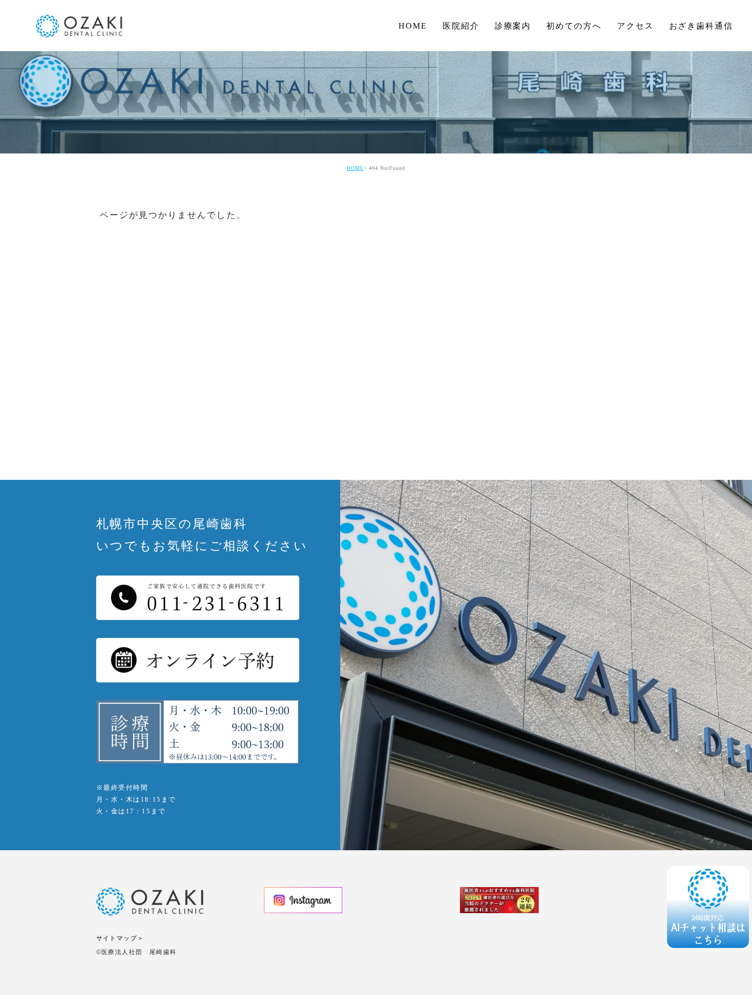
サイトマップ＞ (120, 938)
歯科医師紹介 (475, 66)
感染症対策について (489, 87)
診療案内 (513, 25)
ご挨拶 (461, 46)
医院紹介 (461, 25)
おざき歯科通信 (701, 25)
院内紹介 (466, 107)
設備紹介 (466, 128)
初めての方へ (574, 25)
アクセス (635, 25)
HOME (413, 25)
